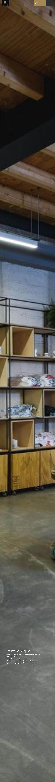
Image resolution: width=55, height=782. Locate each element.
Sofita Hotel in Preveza (5, 3)
